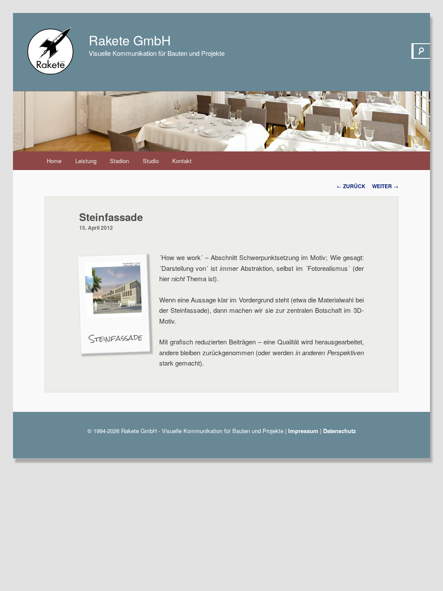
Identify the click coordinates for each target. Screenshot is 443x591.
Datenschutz (339, 431)
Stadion (119, 161)
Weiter (385, 186)
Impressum (303, 431)
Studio (151, 161)
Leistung (85, 161)
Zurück (351, 186)
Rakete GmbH (130, 40)
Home (54, 161)
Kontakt (182, 161)
